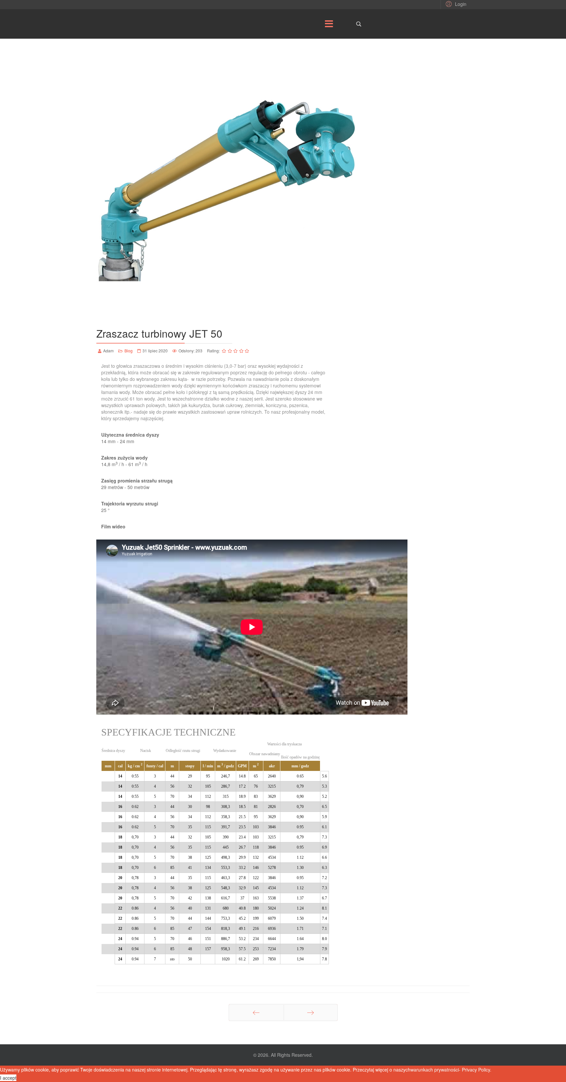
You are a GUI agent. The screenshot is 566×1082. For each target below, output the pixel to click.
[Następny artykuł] (310, 1012)
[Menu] (329, 24)
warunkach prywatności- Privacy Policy (450, 1069)
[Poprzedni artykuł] (256, 1012)
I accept (8, 1077)
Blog (128, 350)
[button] (455, 3)
